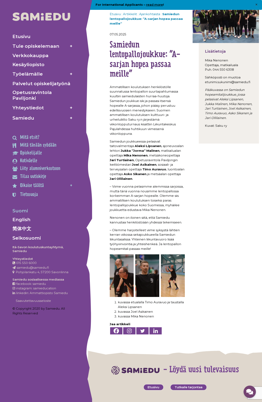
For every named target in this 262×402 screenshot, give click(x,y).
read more (154, 5)
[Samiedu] (41, 16)
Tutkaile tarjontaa (188, 387)
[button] (250, 392)
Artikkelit (130, 14)
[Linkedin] (155, 330)
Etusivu (115, 14)
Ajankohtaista (149, 14)
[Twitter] (142, 330)
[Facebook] (116, 330)
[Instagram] (129, 330)
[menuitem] (42, 36)
